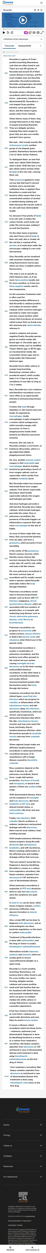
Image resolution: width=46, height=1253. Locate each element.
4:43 (6, 516)
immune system (33, 460)
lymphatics (14, 847)
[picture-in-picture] (30, 32)
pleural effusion (32, 633)
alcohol (18, 180)
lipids (14, 172)
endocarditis (15, 810)
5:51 (6, 635)
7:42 (6, 826)
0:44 (6, 128)
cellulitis (13, 702)
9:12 (6, 987)
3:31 (6, 396)
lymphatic (35, 736)
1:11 (6, 167)
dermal (15, 844)
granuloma (14, 543)
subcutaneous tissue (19, 705)
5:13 (6, 558)
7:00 (6, 754)
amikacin (13, 954)
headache (14, 804)
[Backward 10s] (8, 32)
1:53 (6, 242)
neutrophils (29, 463)
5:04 (6, 540)
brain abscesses (20, 800)
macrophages (15, 416)
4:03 (6, 449)
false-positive (21, 280)
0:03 (6, 73)
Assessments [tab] (24, 45)
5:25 (6, 579)
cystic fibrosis (24, 619)
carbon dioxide (34, 325)
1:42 (6, 222)
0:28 (6, 103)
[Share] (38, 10)
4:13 (6, 469)
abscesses (14, 708)
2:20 (6, 281)
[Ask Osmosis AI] (26, 32)
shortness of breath (30, 780)
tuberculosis (31, 891)
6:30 (6, 716)
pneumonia (26, 630)
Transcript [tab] (9, 45)
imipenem (33, 951)
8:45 (6, 926)
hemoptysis (18, 783)
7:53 (6, 848)
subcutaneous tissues (28, 721)
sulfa (25, 1082)
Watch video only (8, 56)
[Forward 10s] (12, 32)
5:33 (6, 607)
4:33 (6, 491)
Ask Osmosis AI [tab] (32, 1250)
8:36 (6, 909)
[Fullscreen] (42, 32)
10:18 (6, 1076)
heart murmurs (16, 813)
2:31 (6, 311)
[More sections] (41, 46)
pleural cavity (28, 636)
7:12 (6, 779)
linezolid (26, 954)
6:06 (6, 668)
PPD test (26, 888)
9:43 (6, 1015)
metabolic (23, 478)
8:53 (6, 942)
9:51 (6, 1044)
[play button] (4, 32)
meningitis (22, 663)
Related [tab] (10, 1250)
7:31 (6, 804)
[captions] (34, 32)
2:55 (6, 347)
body (24, 406)
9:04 (6, 958)
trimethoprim (16, 1082)
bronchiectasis (16, 622)
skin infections (32, 708)
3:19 (6, 375)
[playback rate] (38, 32)
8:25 (6, 892)
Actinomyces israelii (18, 145)
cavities (32, 786)
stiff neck (25, 804)
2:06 (6, 263)
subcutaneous (29, 844)
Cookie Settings (30, 1216)
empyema (14, 640)
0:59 (6, 148)
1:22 (6, 195)
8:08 (6, 871)
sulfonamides (27, 940)
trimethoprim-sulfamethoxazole (24, 946)
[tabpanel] (23, 569)
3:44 (6, 422)
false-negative (16, 286)
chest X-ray (16, 902)
